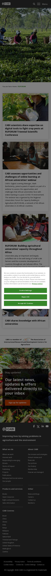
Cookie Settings (25, 290)
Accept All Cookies (25, 303)
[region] (25, 288)
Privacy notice (37, 284)
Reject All (25, 297)
